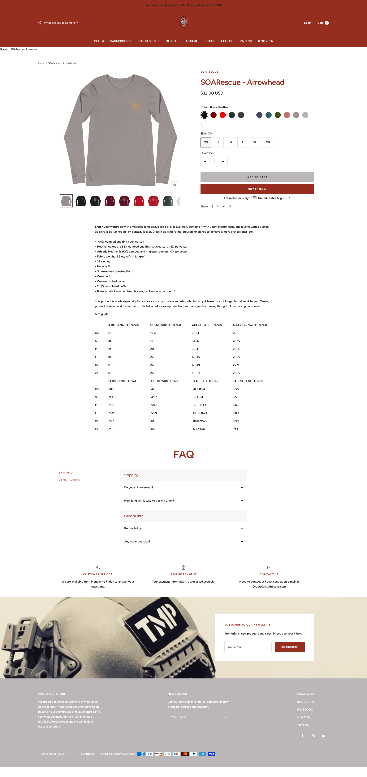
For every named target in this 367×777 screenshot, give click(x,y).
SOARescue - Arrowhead (24, 49)
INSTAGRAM (305, 701)
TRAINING (245, 41)
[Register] (224, 717)
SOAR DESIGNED (148, 41)
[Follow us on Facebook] (302, 736)
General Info (69, 479)
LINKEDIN (303, 717)
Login (307, 22)
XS (206, 142)
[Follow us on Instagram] (313, 736)
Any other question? (137, 541)
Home (3, 49)
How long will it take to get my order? (149, 500)
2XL (268, 142)
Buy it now (257, 189)
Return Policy (133, 528)
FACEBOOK (305, 709)
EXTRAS (226, 41)
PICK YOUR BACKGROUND (112, 41)
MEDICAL (172, 41)
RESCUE (209, 41)
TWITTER (303, 725)
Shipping (66, 472)
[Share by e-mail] (230, 206)
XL (255, 142)
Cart (322, 22)
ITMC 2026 (265, 41)
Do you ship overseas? (138, 487)
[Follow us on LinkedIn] (323, 736)
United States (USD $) (53, 753)
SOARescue (209, 71)
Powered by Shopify (111, 753)
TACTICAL (191, 41)
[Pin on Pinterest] (217, 206)
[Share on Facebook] (212, 206)
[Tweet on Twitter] (223, 206)
